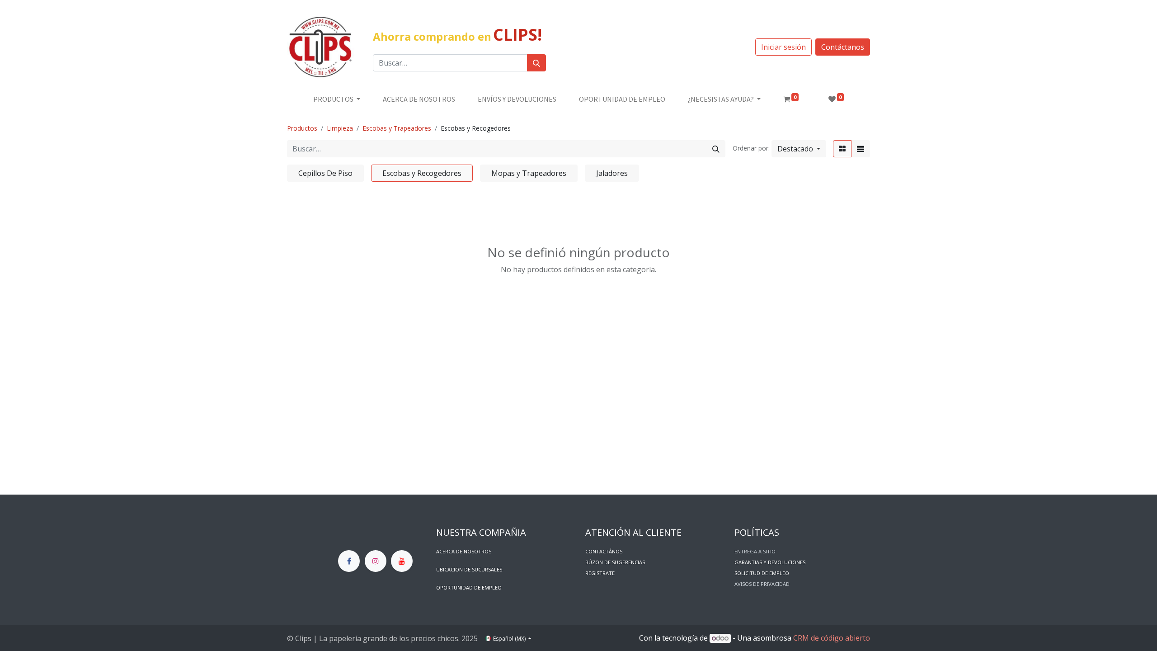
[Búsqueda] (536, 62)
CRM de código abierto (831, 638)
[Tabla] (842, 148)
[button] (798, 148)
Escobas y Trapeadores (396, 128)
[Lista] (860, 148)
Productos (302, 128)
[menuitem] (419, 99)
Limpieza (340, 128)
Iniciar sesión (783, 47)
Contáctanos (842, 47)
